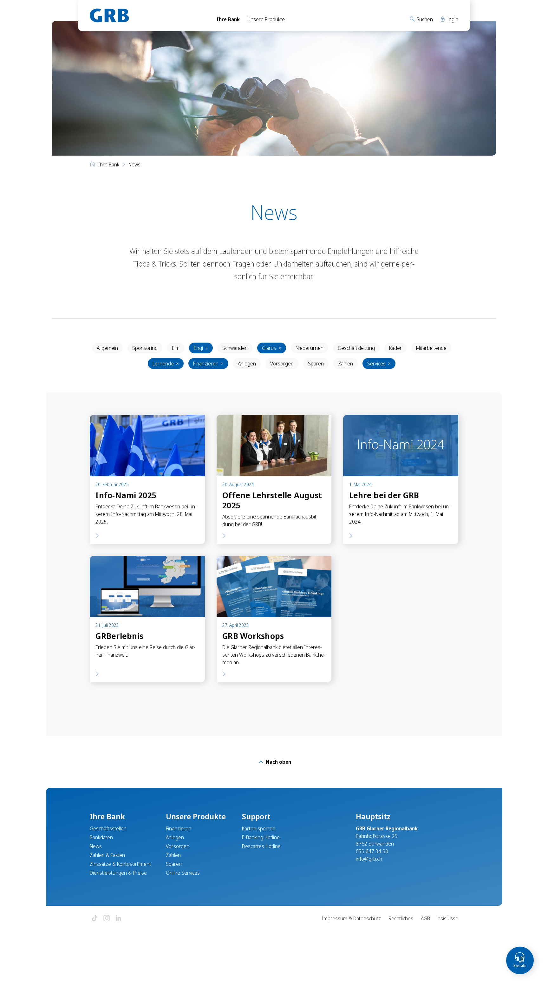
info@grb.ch (369, 858)
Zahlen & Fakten (107, 855)
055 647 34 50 (372, 851)
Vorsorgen (282, 363)
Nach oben (277, 761)
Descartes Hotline (261, 846)
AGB (425, 918)
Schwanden (235, 347)
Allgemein (107, 347)
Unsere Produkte (266, 19)
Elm (175, 347)
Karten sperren (258, 828)
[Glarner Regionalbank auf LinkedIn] (118, 918)
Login (451, 19)
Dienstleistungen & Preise (118, 872)
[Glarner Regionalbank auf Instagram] (106, 918)
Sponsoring (145, 347)
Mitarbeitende (431, 347)
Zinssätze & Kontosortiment (120, 863)
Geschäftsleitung (356, 347)
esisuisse (448, 918)
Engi (201, 347)
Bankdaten (101, 837)
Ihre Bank (228, 19)
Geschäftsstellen (108, 828)
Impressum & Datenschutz (351, 918)
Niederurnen (309, 347)
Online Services (183, 872)
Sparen (316, 363)
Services (379, 363)
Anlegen (247, 363)
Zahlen (345, 363)
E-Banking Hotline (261, 837)
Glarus (271, 347)
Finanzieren (208, 363)
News (96, 846)
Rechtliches (400, 918)
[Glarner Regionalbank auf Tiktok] (94, 918)
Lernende (166, 363)
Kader (395, 347)
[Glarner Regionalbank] (147, 15)
